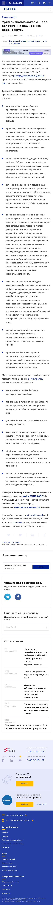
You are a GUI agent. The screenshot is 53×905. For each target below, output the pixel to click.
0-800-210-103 (35, 751)
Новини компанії (8, 859)
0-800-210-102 (35, 760)
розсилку (17, 522)
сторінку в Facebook (33, 515)
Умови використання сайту (13, 844)
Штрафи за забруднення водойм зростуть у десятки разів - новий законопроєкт (35, 691)
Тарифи (24, 784)
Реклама (5, 848)
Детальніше (41, 804)
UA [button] (32, 3)
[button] (3, 3)
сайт (4, 83)
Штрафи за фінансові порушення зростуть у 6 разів (36, 674)
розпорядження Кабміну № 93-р (28, 76)
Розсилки (6, 890)
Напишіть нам (7, 886)
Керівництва (7, 863)
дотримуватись (35, 379)
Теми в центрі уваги (10, 871)
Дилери (5, 836)
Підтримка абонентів (10, 882)
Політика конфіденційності (13, 840)
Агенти (5, 832)
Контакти (6, 893)
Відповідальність (10, 17)
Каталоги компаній (9, 867)
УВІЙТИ (40, 567)
